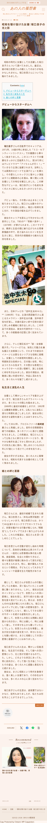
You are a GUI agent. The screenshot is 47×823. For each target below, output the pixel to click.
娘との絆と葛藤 (12, 97)
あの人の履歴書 (23, 8)
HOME (4, 809)
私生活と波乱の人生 (14, 94)
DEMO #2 (33, 3)
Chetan (17, 822)
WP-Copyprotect (28, 822)
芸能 (16, 20)
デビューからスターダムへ (17, 91)
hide (22, 86)
